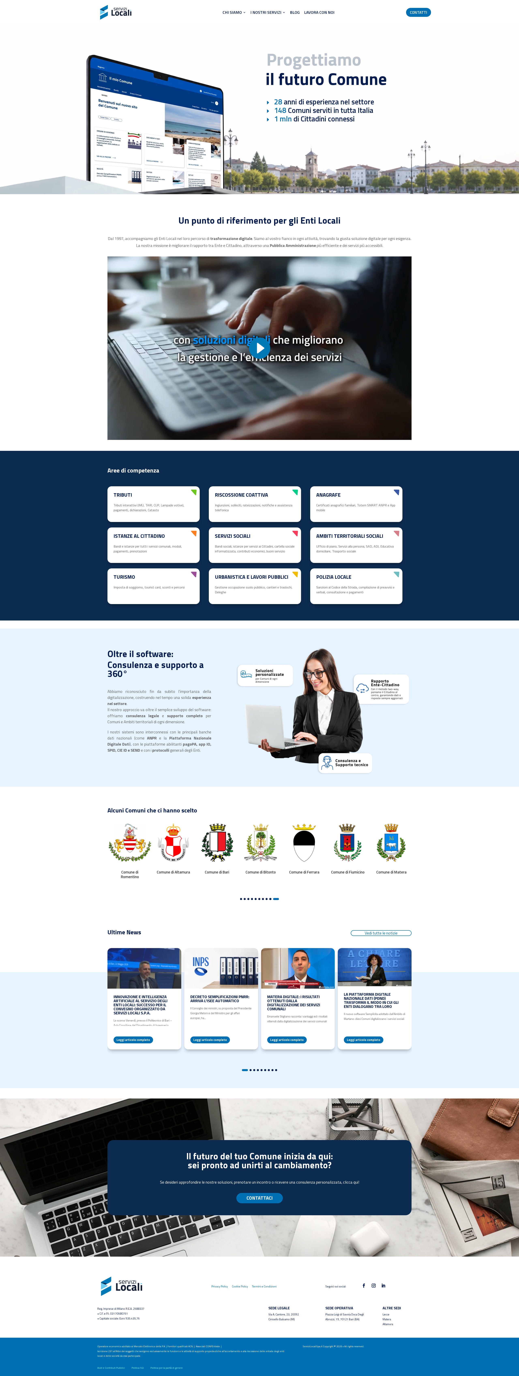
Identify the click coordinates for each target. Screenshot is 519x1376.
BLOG (295, 12)
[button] (241, 899)
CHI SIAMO (232, 12)
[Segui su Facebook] (364, 1286)
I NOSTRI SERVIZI (265, 12)
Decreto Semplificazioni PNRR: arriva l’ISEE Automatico (219, 998)
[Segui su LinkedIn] (383, 1286)
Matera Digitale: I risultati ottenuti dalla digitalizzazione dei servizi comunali (293, 1002)
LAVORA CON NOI (319, 12)
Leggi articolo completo (133, 1039)
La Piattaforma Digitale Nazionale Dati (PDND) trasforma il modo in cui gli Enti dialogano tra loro (371, 1000)
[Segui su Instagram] (374, 1286)
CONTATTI (418, 12)
